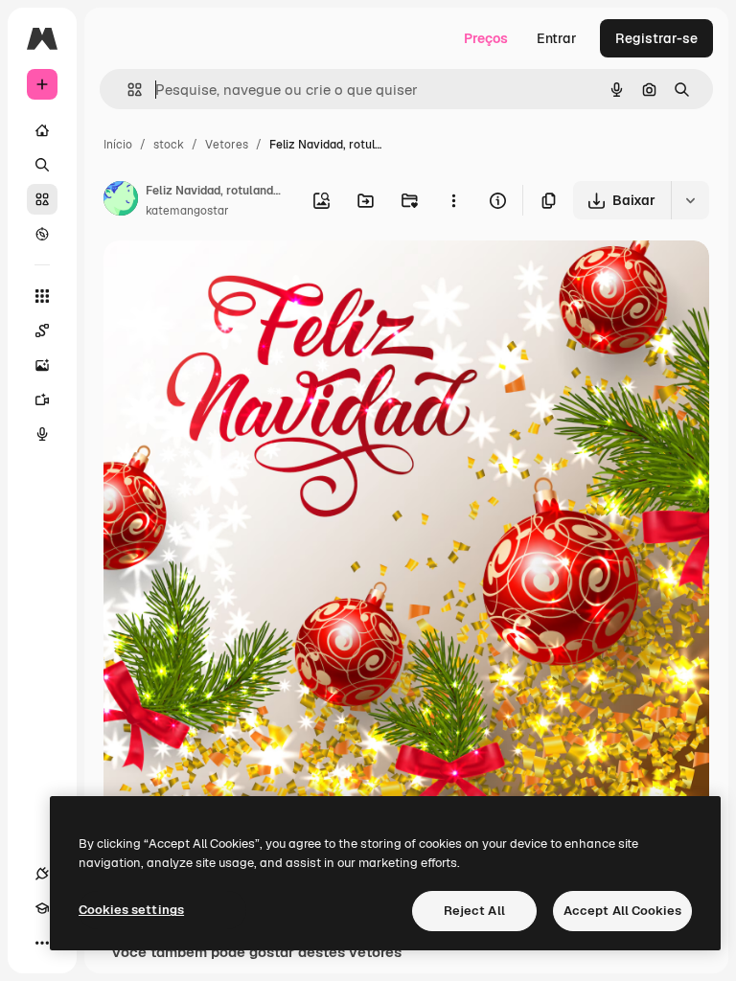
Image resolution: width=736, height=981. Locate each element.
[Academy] (42, 908)
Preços (486, 38)
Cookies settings (131, 909)
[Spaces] (42, 330)
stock (168, 144)
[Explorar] (42, 233)
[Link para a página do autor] (121, 201)
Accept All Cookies (622, 910)
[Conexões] (42, 873)
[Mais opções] (453, 200)
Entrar (557, 38)
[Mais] (42, 942)
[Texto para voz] (42, 434)
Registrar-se (656, 38)
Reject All (474, 910)
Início (118, 144)
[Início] (42, 130)
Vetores (226, 144)
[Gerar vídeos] (42, 399)
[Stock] (42, 199)
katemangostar (187, 210)
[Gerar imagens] (42, 365)
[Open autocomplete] (127, 89)
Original (226, 277)
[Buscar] (42, 164)
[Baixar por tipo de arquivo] (690, 200)
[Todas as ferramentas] (42, 296)
